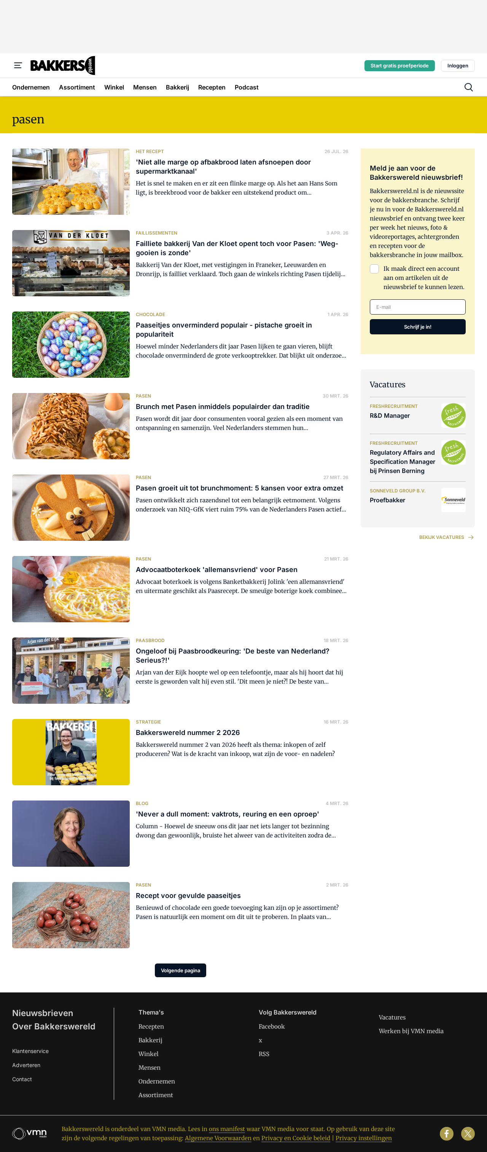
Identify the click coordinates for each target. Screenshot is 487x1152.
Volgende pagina (180, 970)
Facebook (272, 1026)
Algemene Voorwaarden (218, 1138)
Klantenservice (30, 1051)
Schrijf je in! (417, 327)
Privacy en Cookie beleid (295, 1138)
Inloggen (457, 65)
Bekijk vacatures (441, 537)
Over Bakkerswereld (53, 1026)
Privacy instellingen (364, 1138)
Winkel (148, 1054)
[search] (469, 87)
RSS (264, 1054)
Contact (22, 1079)
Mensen (149, 1067)
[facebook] (447, 1134)
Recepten (151, 1026)
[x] (468, 1134)
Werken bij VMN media (411, 1031)
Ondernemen (156, 1081)
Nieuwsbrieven (42, 1013)
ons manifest (227, 1129)
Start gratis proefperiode (400, 65)
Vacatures (392, 1017)
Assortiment (155, 1095)
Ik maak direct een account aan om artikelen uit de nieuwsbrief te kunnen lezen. (424, 278)
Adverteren (26, 1065)
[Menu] (18, 65)
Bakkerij (150, 1040)
